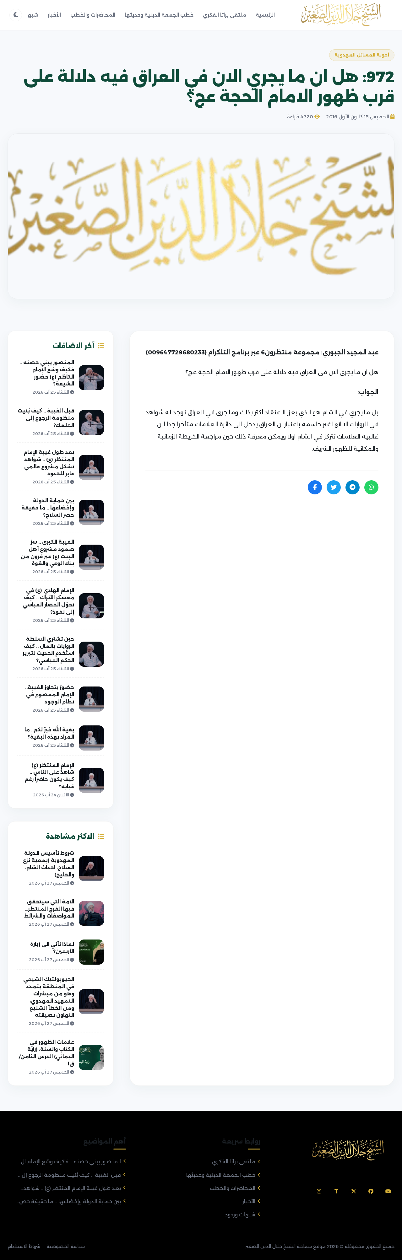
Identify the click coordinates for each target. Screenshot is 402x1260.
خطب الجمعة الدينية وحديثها (159, 15)
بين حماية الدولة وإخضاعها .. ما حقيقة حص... (68, 1201)
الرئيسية (265, 15)
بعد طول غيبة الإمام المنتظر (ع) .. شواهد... (70, 1188)
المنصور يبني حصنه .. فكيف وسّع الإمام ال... (69, 1162)
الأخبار (54, 15)
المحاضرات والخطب (92, 15)
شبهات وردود (240, 1215)
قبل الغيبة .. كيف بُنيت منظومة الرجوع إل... (69, 1175)
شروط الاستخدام (24, 1246)
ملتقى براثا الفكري (224, 15)
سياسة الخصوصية (65, 1246)
